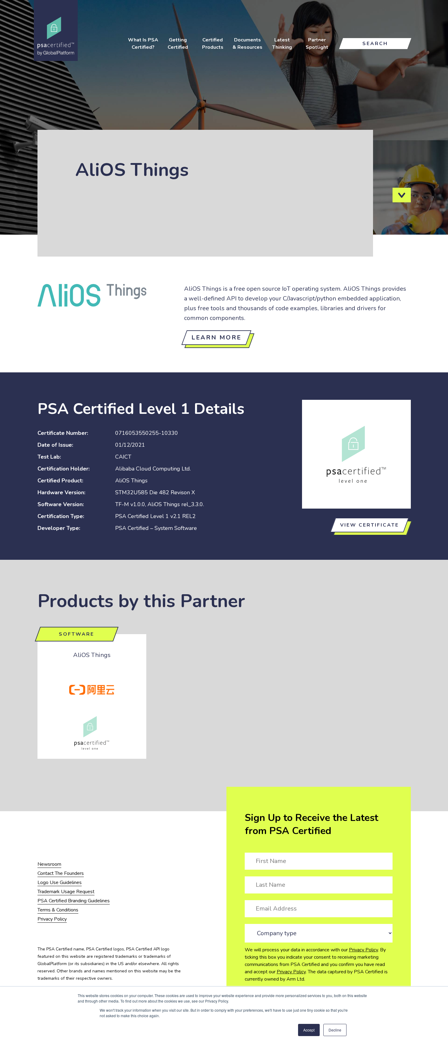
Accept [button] (309, 1029)
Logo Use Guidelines (59, 882)
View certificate (369, 525)
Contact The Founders (60, 873)
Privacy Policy (363, 949)
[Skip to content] (402, 195)
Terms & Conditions (57, 910)
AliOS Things (92, 655)
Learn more (216, 337)
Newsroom (49, 864)
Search (375, 43)
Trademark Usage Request (65, 891)
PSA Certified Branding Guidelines (73, 900)
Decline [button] (335, 1029)
